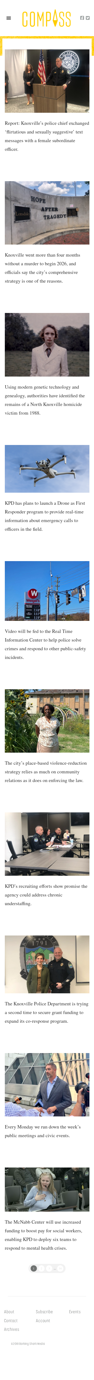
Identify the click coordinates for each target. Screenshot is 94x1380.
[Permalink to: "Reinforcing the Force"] (47, 844)
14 (60, 1268)
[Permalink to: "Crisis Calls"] (47, 964)
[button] (8, 18)
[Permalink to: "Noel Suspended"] (47, 81)
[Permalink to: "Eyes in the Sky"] (47, 469)
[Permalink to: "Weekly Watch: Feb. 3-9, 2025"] (47, 1084)
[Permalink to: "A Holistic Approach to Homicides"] (47, 213)
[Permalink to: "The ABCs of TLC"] (47, 721)
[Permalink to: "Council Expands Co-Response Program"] (47, 1190)
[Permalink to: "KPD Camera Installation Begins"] (47, 591)
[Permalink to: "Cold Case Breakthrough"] (47, 345)
